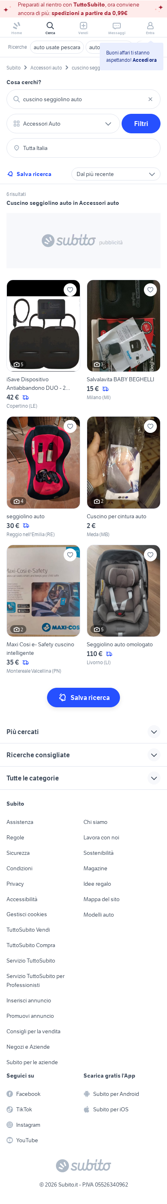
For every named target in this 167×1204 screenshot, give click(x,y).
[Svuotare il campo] (150, 99)
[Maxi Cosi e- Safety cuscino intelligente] (43, 610)
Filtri (141, 124)
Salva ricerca (34, 174)
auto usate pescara (57, 47)
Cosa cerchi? (23, 82)
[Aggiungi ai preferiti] (70, 289)
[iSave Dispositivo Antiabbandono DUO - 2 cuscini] (43, 345)
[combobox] (83, 99)
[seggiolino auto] (43, 477)
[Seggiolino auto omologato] (124, 610)
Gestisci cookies (26, 914)
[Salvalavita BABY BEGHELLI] (124, 345)
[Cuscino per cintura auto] (124, 477)
